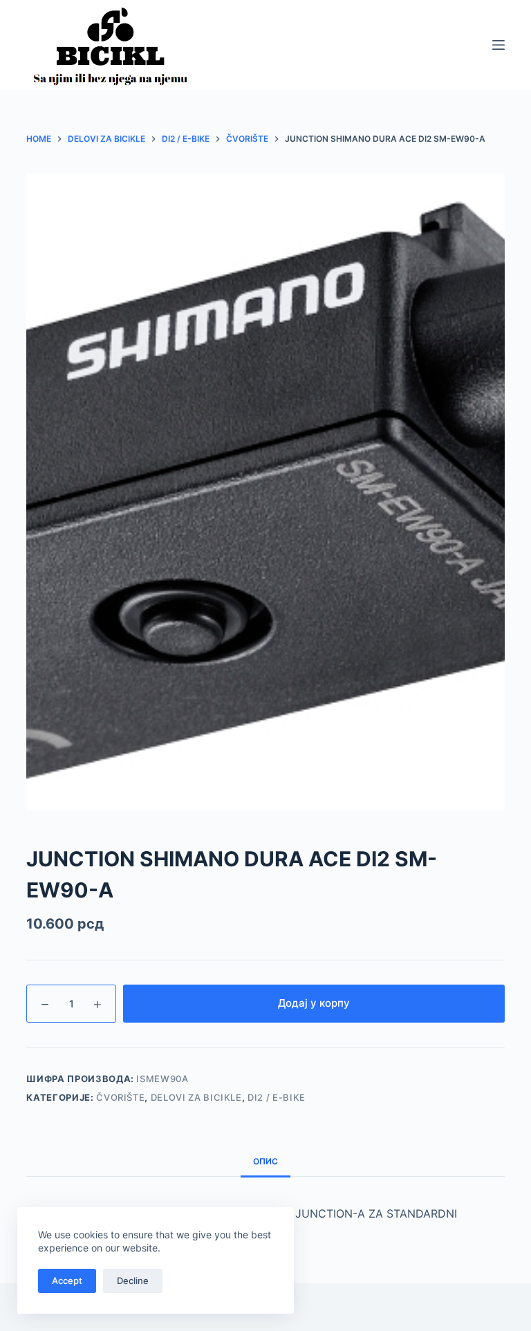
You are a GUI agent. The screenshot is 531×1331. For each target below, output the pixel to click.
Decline (133, 1280)
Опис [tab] (265, 1161)
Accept (67, 1280)
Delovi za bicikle (196, 1097)
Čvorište (120, 1097)
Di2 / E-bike (277, 1097)
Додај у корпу (314, 1002)
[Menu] (498, 45)
